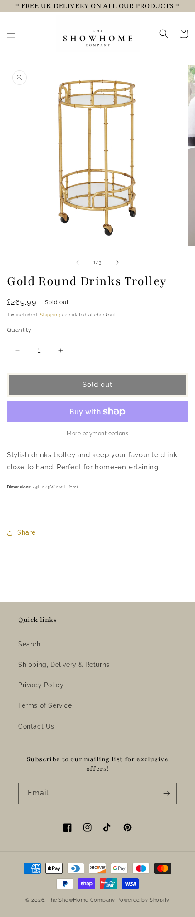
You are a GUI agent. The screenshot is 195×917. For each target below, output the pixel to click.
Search (29, 644)
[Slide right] (117, 262)
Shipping (50, 314)
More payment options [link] (97, 433)
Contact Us (36, 726)
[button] (11, 34)
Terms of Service (45, 705)
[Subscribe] (166, 793)
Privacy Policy (40, 685)
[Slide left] (78, 262)
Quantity (19, 329)
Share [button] (26, 532)
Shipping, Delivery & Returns (64, 664)
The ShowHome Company (81, 900)
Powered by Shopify (143, 900)
